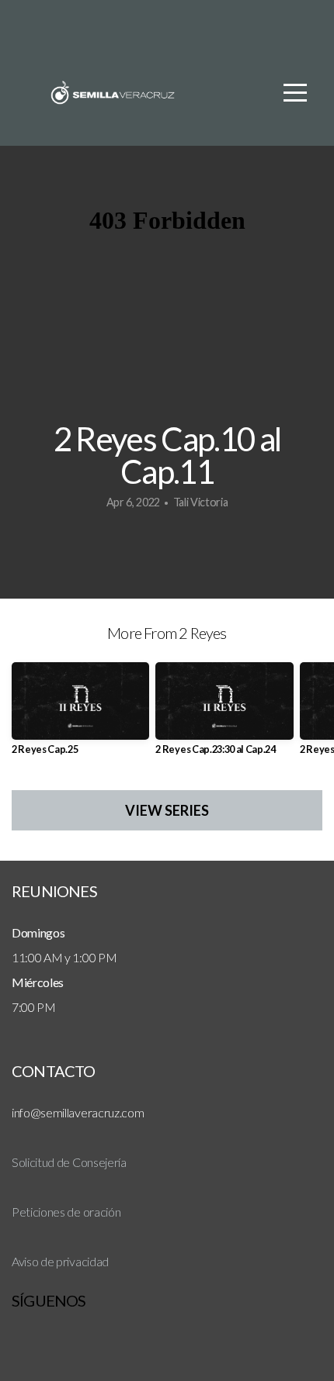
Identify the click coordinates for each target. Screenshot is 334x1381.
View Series (167, 810)
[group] (80, 714)
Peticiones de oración (66, 1211)
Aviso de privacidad (60, 1261)
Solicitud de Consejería (69, 1162)
